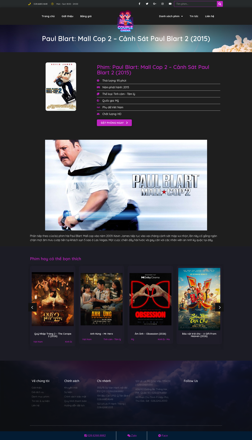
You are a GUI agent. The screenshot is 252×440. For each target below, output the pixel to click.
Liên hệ (209, 16)
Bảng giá (86, 16)
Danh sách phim (169, 16)
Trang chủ (48, 16)
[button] (114, 122)
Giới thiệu (67, 16)
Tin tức (194, 16)
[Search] (220, 4)
